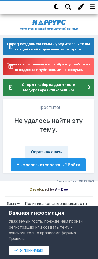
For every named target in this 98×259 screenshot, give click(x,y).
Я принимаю (30, 250)
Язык (12, 203)
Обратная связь (46, 151)
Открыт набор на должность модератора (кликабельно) (48, 87)
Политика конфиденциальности (56, 203)
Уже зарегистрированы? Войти (48, 164)
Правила (17, 238)
